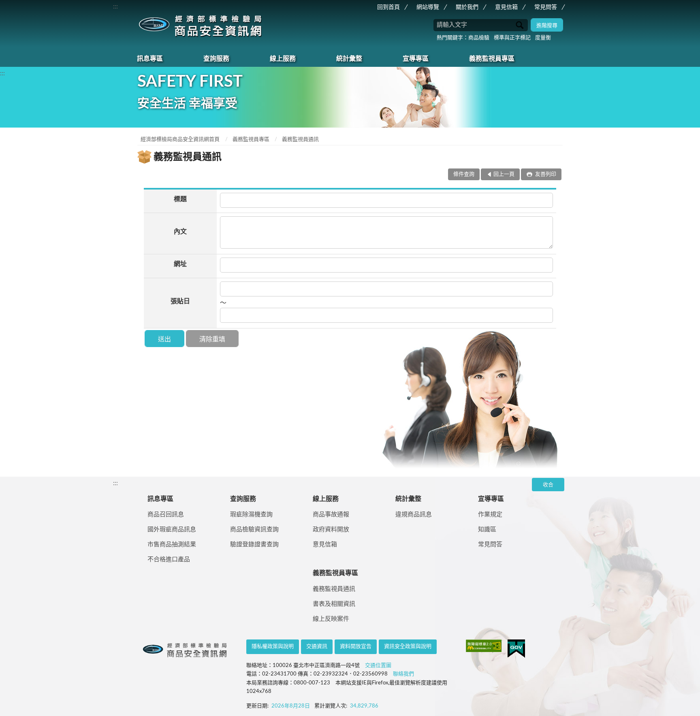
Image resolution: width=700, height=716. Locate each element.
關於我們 (467, 7)
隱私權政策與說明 (273, 646)
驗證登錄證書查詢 (254, 544)
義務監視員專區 (491, 58)
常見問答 (545, 7)
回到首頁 (388, 7)
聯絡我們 (403, 674)
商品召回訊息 (165, 514)
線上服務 (283, 58)
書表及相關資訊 (334, 604)
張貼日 (180, 301)
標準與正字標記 (512, 37)
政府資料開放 (331, 529)
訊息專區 (150, 58)
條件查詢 (463, 174)
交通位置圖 (378, 665)
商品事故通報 (331, 514)
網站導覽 (427, 7)
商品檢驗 (478, 37)
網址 (180, 264)
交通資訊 (316, 646)
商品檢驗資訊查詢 (254, 529)
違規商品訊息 (413, 514)
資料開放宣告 (355, 646)
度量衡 (543, 37)
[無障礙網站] (484, 645)
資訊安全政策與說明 (407, 646)
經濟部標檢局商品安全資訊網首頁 (180, 139)
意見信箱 (506, 7)
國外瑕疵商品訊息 (171, 529)
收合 (548, 485)
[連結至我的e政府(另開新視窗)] (516, 648)
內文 (180, 231)
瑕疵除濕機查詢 (251, 514)
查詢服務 (216, 58)
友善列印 (545, 174)
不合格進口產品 (168, 559)
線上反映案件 (331, 619)
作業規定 (490, 514)
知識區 (487, 529)
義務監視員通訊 (300, 139)
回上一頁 (503, 174)
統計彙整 (349, 58)
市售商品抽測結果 (171, 544)
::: (115, 6)
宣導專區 (416, 58)
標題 (180, 199)
